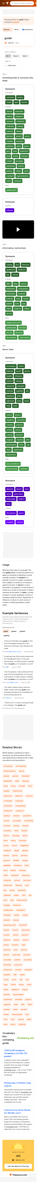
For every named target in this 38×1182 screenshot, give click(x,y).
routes (6, 980)
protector (18, 965)
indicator (22, 870)
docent (19, 136)
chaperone (8, 796)
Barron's (9, 698)
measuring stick (10, 925)
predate (17, 960)
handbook (22, 270)
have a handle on (12, 464)
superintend (11, 455)
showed (7, 994)
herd (5, 870)
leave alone (18, 494)
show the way (11, 469)
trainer (6, 1014)
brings (13, 786)
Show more (12, 65)
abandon (9, 489)
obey (8, 504)
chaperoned (17, 791)
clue (17, 265)
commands (8, 801)
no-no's (9, 333)
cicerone (9, 121)
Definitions (28, 30)
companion (8, 806)
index (6, 875)
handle (9, 376)
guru (8, 151)
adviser (9, 111)
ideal (15, 151)
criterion (9, 131)
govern (27, 371)
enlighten (7, 850)
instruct (9, 381)
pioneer (9, 171)
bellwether (10, 289)
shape (6, 990)
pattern (21, 166)
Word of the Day (18, 1152)
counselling (28, 821)
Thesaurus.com (7, 3)
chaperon (19, 116)
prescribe (7, 965)
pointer (9, 304)
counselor (10, 97)
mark (18, 299)
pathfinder (10, 166)
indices (13, 870)
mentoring (25, 930)
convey (16, 826)
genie (19, 146)
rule (28, 445)
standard (9, 176)
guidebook (10, 270)
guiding (6, 635)
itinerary (19, 885)
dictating (15, 836)
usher (8, 181)
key (7, 275)
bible (17, 781)
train (8, 406)
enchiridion (10, 294)
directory (25, 265)
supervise (10, 401)
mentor (20, 97)
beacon (24, 284)
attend (9, 415)
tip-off (9, 314)
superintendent (23, 176)
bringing (25, 781)
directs (6, 836)
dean (16, 831)
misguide (9, 522)
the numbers (11, 338)
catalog (9, 265)
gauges (25, 850)
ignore (21, 513)
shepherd (10, 396)
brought (22, 786)
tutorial (21, 1019)
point (16, 950)
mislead (20, 522)
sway (19, 401)
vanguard (17, 181)
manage (19, 381)
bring (6, 786)
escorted (22, 841)
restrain (18, 970)
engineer (9, 440)
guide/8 (16, 22)
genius (26, 146)
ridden (22, 975)
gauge (16, 850)
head (27, 865)
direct (25, 836)
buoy (30, 786)
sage (5, 985)
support (28, 999)
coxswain (19, 435)
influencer (26, 875)
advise (21, 366)
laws (24, 895)
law (30, 895)
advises (15, 776)
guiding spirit (11, 190)
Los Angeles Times (12, 682)
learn (27, 489)
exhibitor (9, 146)
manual (15, 275)
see (27, 391)
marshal (20, 440)
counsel (9, 435)
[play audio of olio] (13, 1160)
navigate (20, 386)
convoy (20, 126)
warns (13, 1024)
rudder (18, 171)
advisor (6, 776)
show (8, 450)
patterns (25, 935)
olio (18, 1155)
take (22, 1004)
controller (10, 126)
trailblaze (24, 469)
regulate (19, 391)
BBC (7, 667)
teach (26, 401)
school (13, 985)
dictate (24, 831)
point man (16, 955)
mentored (23, 925)
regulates (28, 970)
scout (26, 171)
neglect (22, 499)
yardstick (22, 1024)
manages (7, 915)
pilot (16, 102)
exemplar (20, 141)
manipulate (20, 910)
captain (9, 116)
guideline (7, 865)
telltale (27, 309)
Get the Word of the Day (18, 1166)
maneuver (10, 386)
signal (8, 309)
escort (27, 136)
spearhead (18, 450)
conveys (7, 826)
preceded (27, 960)
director (9, 136)
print (17, 304)
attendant (19, 111)
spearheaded (18, 994)
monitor (9, 161)
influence (18, 376)
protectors (8, 970)
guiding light (11, 328)
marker (26, 299)
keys (27, 885)
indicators (15, 875)
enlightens (24, 845)
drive (6, 841)
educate (9, 371)
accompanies (21, 766)
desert (19, 489)
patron (6, 945)
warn (5, 1024)
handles (16, 860)
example (9, 141)
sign (23, 304)
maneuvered (22, 900)
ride (15, 975)
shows (21, 985)
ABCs (8, 284)
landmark (21, 294)
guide (6, 631)
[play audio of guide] (5, 43)
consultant (27, 816)
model (8, 102)
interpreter (8, 885)
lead (8, 156)
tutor (6, 1019)
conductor (21, 121)
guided (22, 631)
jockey (12, 890)
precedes (7, 960)
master (25, 915)
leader (15, 156)
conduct (9, 425)
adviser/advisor (10, 771)
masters (7, 920)
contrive (19, 425)
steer (19, 396)
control (9, 430)
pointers (15, 945)
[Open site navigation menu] (3, 3)
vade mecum (24, 338)
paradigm (19, 161)
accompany (10, 366)
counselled (16, 821)
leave (8, 494)
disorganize (11, 513)
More (16, 30)
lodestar (24, 156)
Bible (16, 284)
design (18, 131)
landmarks (22, 890)
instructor (27, 880)
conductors (8, 811)
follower (9, 210)
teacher (24, 102)
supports (7, 1004)
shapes (25, 990)
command (21, 420)
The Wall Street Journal (13, 652)
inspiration (24, 151)
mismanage (10, 499)
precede (27, 955)
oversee (9, 391)
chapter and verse (13, 323)
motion (15, 935)
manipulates (8, 910)
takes (30, 1004)
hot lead (22, 328)
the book (19, 333)
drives (13, 841)
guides (13, 631)
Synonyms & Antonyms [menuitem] (8, 30)
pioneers (7, 950)
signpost (17, 309)
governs (24, 855)
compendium (23, 289)
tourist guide (17, 1014)
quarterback (11, 445)
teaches (7, 1009)
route (21, 445)
